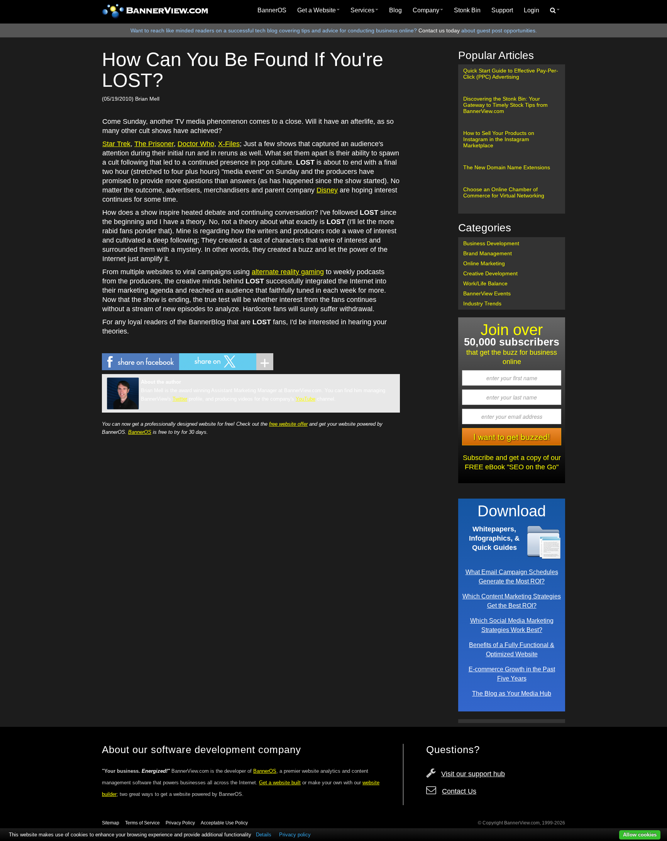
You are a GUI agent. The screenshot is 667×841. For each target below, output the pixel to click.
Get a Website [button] (316, 10)
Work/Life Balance (485, 283)
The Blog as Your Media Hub (511, 693)
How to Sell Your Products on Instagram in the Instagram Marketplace (498, 139)
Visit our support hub (473, 774)
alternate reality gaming (288, 272)
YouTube (305, 399)
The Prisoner (154, 144)
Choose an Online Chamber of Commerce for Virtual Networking (503, 192)
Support (502, 10)
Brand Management (487, 253)
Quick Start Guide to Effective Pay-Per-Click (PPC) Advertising (510, 73)
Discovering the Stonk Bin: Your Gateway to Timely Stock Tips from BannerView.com (505, 105)
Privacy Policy (180, 823)
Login (531, 10)
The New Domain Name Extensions (506, 167)
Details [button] (263, 835)
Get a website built (280, 782)
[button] (555, 10)
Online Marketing (484, 263)
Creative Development (490, 273)
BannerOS (271, 10)
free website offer (288, 424)
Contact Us (459, 791)
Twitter (180, 399)
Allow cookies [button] (640, 835)
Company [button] (426, 10)
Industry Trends (482, 303)
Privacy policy (295, 835)
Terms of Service (142, 823)
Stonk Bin (467, 10)
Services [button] (362, 10)
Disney (327, 190)
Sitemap (110, 823)
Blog (395, 10)
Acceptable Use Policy (224, 823)
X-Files (229, 144)
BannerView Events (487, 293)
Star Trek (116, 144)
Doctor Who (196, 144)
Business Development (491, 243)
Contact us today (439, 30)
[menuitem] (272, 10)
